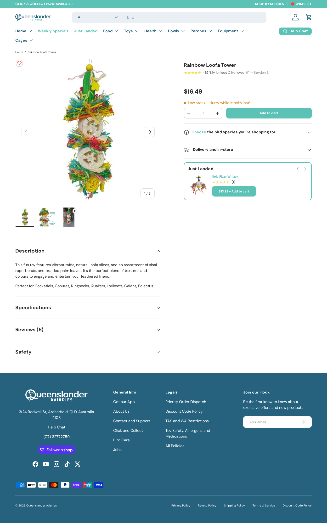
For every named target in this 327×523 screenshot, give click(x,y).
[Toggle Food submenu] (116, 31)
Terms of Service (264, 505)
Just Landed (85, 31)
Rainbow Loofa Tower (42, 52)
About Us (121, 411)
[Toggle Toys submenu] (137, 31)
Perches (198, 31)
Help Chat (56, 427)
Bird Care (121, 440)
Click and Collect (128, 430)
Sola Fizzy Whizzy (225, 177)
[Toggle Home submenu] (30, 31)
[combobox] (169, 17)
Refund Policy (207, 505)
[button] (309, 17)
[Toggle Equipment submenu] (242, 31)
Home (20, 31)
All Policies (174, 445)
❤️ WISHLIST (301, 4)
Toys (128, 31)
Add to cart (268, 113)
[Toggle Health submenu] (160, 31)
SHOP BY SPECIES (269, 4)
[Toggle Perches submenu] (210, 31)
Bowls (173, 31)
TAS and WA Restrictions (187, 420)
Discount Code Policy (184, 411)
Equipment (228, 31)
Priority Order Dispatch (185, 401)
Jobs (117, 449)
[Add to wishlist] (19, 63)
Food (108, 31)
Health (150, 31)
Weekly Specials (53, 31)
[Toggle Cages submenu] (31, 40)
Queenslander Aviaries (41, 505)
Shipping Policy (234, 505)
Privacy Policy (180, 505)
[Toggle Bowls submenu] (183, 31)
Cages (21, 40)
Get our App (124, 401)
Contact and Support (131, 420)
